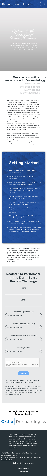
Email (23, 300)
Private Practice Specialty (23, 324)
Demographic (23, 347)
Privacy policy (23, 468)
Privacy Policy (32, 382)
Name (23, 288)
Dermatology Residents (23, 312)
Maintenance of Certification (24, 335)
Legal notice (23, 471)
